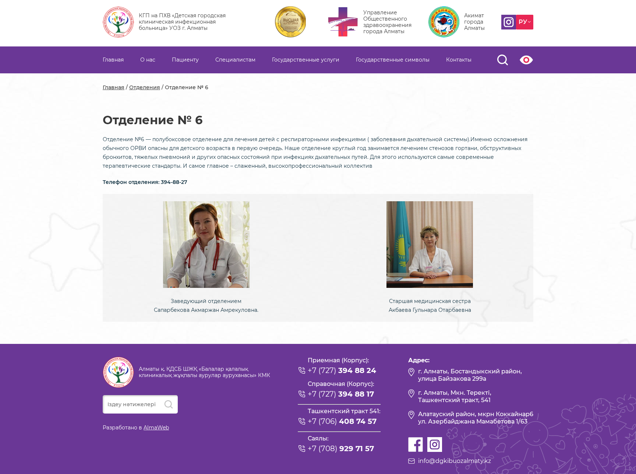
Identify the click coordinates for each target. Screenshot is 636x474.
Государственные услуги (305, 59)
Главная (113, 59)
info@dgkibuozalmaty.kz (454, 460)
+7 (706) (342, 421)
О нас (147, 59)
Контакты (458, 59)
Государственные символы (393, 59)
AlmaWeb (156, 427)
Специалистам (235, 59)
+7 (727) (342, 370)
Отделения (144, 87)
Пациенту (185, 59)
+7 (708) (341, 448)
